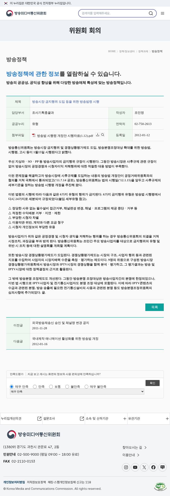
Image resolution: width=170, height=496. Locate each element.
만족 (41, 386)
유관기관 (134, 419)
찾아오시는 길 (133, 447)
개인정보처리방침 (14, 482)
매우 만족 (21, 386)
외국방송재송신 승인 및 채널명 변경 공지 (60, 322)
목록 (154, 307)
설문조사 (49, 419)
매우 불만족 (98, 386)
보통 (58, 386)
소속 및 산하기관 (97, 419)
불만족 (75, 386)
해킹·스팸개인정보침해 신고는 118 (69, 482)
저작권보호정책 (36, 482)
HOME (112, 51)
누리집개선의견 (11, 419)
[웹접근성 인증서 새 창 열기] (160, 485)
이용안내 (129, 455)
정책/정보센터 (127, 51)
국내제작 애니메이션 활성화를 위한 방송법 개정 (65, 338)
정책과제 (143, 51)
